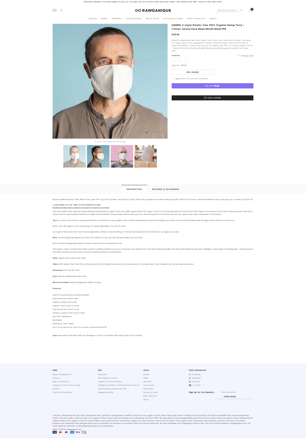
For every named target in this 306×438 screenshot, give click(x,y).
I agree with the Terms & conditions (191, 78)
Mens (145, 378)
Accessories (148, 385)
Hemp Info (102, 374)
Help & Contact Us (61, 381)
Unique (146, 374)
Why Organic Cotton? (108, 378)
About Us (56, 378)
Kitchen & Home (150, 392)
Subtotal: (176, 65)
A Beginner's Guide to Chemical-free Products (119, 385)
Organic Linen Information (110, 381)
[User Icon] (61, 10)
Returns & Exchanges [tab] (165, 189)
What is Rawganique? (62, 374)
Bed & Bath (148, 389)
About (146, 399)
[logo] (153, 10)
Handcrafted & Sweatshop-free (112, 389)
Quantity (176, 55)
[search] (240, 10)
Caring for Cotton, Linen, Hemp (66, 385)
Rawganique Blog (105, 392)
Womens (147, 381)
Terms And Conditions (62, 392)
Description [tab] (134, 189)
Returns (56, 389)
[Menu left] (55, 10)
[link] (74, 156)
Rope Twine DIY (150, 396)
